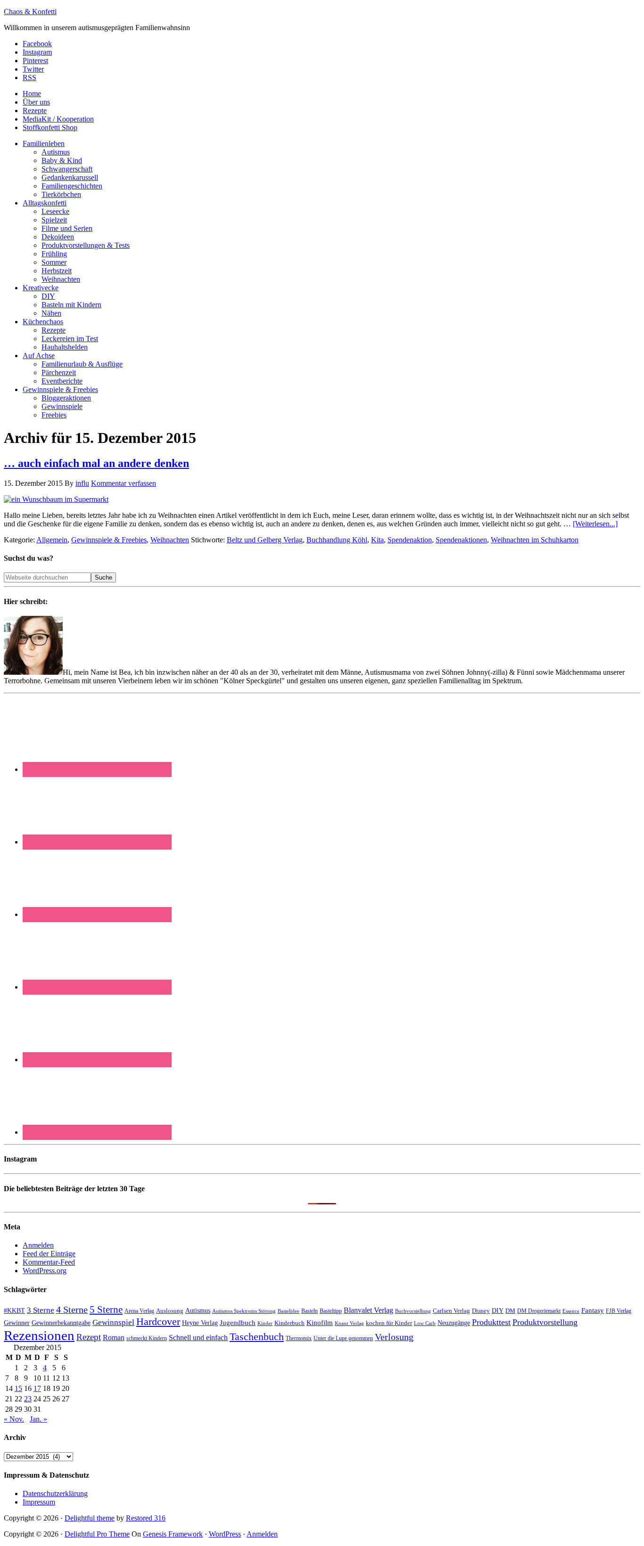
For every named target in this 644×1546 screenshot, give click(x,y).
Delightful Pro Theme (97, 1534)
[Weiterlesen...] (595, 524)
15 (18, 1388)
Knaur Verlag (349, 1323)
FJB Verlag (618, 1311)
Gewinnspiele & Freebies (109, 540)
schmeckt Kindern (146, 1338)
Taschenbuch (257, 1336)
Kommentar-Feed (49, 1262)
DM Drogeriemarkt (539, 1311)
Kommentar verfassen (123, 483)
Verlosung (394, 1337)
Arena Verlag (139, 1311)
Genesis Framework (173, 1534)
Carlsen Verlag (451, 1310)
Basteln (309, 1311)
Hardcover (158, 1321)
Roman (113, 1337)
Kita (377, 540)
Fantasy (592, 1310)
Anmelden (38, 1245)
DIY (498, 1310)
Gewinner (17, 1322)
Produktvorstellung (545, 1322)
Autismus (197, 1310)
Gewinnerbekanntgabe (61, 1322)
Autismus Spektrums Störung (244, 1311)
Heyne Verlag (200, 1322)
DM (510, 1310)
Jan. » (38, 1419)
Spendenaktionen (461, 540)
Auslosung (169, 1310)
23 (28, 1399)
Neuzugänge (454, 1322)
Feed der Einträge (49, 1254)
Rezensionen (39, 1335)
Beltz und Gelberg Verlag (265, 540)
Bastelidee (288, 1311)
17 (37, 1388)
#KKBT (14, 1310)
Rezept (88, 1337)
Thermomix (299, 1338)
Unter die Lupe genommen (343, 1338)
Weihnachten (169, 540)
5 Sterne (106, 1309)
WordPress (225, 1534)
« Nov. (14, 1419)
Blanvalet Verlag (368, 1310)
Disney (481, 1311)
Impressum (39, 1502)
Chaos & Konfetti (30, 12)
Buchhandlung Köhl (336, 540)
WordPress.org (44, 1271)
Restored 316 (145, 1518)
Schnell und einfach (198, 1337)
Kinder (264, 1323)
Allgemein (51, 540)
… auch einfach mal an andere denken (96, 463)
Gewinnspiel (113, 1322)
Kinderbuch (289, 1323)
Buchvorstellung (413, 1311)
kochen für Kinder (389, 1322)
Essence (570, 1311)
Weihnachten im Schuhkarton (534, 540)
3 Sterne (40, 1310)
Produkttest (491, 1322)
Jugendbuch (238, 1322)
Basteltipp (331, 1311)
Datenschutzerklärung (55, 1493)
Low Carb (425, 1323)
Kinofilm (319, 1322)
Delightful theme (90, 1518)
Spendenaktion (410, 540)
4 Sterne (72, 1309)
